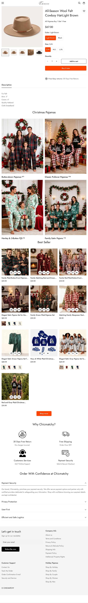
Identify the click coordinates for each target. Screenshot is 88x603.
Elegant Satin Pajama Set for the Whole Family (14, 315)
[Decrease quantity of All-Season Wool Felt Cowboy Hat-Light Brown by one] (47, 61)
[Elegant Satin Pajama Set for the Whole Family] (15, 299)
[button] (83, 3)
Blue (14, 323)
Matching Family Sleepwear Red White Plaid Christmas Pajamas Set (72, 315)
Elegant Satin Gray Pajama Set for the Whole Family (72, 359)
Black (60, 38)
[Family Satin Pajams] (65, 207)
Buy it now (66, 68)
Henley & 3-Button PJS (13, 238)
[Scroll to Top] (83, 591)
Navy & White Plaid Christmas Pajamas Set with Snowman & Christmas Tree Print (41, 359)
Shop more (44, 413)
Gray (20, 323)
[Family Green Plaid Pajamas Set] (44, 299)
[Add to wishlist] (84, 11)
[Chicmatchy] (44, 3)
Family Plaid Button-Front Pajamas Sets (14, 278)
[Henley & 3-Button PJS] (22, 207)
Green (9, 323)
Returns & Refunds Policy (55, 546)
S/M (47, 49)
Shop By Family (51, 571)
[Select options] (11, 272)
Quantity (48, 56)
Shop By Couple (51, 574)
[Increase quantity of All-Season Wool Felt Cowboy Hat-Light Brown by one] (56, 61)
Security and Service (9, 578)
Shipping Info (50, 549)
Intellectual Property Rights (55, 557)
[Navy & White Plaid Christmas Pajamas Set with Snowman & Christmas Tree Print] (44, 342)
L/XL (61, 49)
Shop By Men (50, 581)
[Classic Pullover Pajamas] (65, 146)
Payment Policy (51, 553)
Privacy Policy (51, 542)
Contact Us (5, 567)
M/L (54, 49)
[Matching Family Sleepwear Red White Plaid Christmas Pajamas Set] (72, 299)
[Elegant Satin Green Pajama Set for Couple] (15, 342)
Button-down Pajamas (13, 177)
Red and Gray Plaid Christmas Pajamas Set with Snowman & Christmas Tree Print (13, 402)
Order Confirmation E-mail (11, 574)
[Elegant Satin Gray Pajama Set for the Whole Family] (72, 342)
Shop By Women (52, 578)
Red (4, 323)
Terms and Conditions (53, 538)
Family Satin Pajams (55, 238)
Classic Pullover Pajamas (58, 177)
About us (49, 535)
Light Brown (50, 38)
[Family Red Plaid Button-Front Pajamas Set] (72, 262)
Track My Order (7, 571)
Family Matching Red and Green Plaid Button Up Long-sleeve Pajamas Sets (42, 278)
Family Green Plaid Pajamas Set (42, 315)
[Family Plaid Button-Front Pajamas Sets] (15, 262)
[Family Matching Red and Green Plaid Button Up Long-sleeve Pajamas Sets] (44, 262)
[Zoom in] (38, 10)
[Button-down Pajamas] (22, 146)
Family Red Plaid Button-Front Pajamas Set (70, 278)
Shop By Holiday (52, 567)
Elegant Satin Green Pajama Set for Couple (15, 359)
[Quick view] (19, 272)
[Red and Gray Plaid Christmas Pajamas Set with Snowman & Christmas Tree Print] (15, 386)
